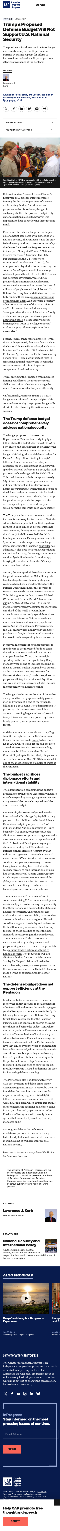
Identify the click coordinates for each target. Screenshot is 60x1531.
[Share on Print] (45, 109)
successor (43, 1061)
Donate (41, 5)
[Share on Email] (37, 109)
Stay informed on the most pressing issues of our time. (26, 1419)
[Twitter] (5, 1394)
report (12, 251)
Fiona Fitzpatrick (10, 1335)
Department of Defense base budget (23, 439)
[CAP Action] (13, 1482)
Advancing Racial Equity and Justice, (22, 94)
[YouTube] (18, 1394)
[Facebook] (12, 1394)
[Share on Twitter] (6, 109)
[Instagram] (24, 1394)
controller (44, 546)
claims (29, 961)
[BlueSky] (38, 1394)
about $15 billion (44, 679)
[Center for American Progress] (7, 5)
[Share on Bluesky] (29, 109)
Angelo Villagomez (26, 1335)
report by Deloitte (47, 1087)
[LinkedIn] (31, 1394)
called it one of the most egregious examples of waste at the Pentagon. (29, 762)
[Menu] (54, 5)
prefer (35, 740)
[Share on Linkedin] (21, 109)
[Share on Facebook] (14, 109)
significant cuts (44, 797)
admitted (8, 549)
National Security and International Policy (21, 1243)
